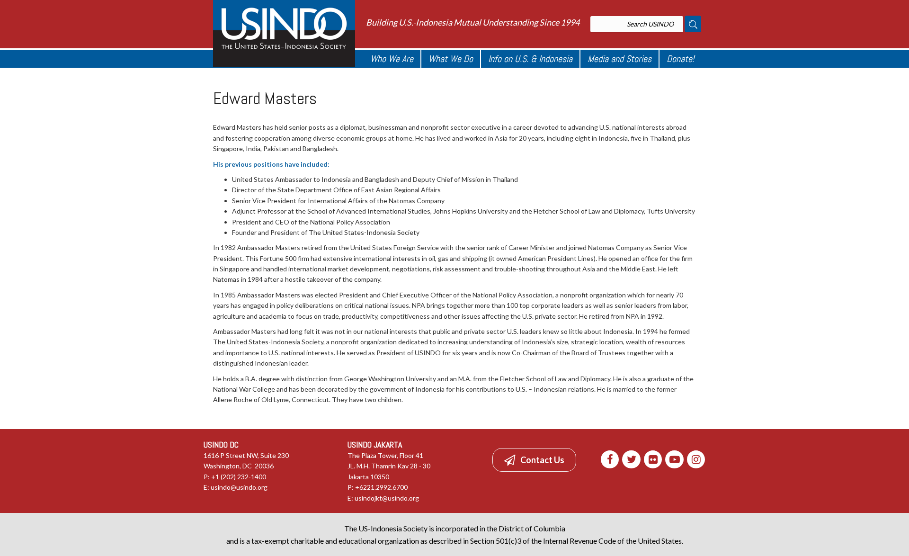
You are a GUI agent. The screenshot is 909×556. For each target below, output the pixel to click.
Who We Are (391, 59)
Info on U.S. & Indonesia (530, 59)
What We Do (450, 59)
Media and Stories (619, 59)
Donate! (680, 59)
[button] (534, 460)
